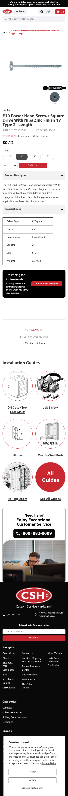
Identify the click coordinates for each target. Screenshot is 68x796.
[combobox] (29, 19)
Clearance (8, 722)
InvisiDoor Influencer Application (54, 662)
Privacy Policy (49, 763)
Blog (5, 675)
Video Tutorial (55, 653)
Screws (5, 32)
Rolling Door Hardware (15, 717)
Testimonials (28, 679)
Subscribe (34, 638)
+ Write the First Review (34, 343)
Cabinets (7, 708)
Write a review (40, 136)
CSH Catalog (9, 688)
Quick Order (9, 653)
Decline (32, 780)
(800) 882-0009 (13, 615)
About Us (7, 658)
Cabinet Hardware (12, 712)
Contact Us (27, 653)
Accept (32, 772)
